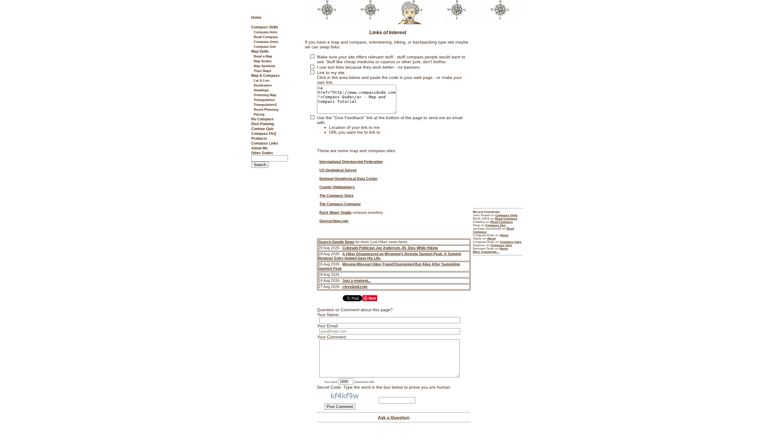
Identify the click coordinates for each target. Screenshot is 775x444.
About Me (259, 148)
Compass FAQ (263, 134)
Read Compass (266, 37)
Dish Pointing (262, 124)
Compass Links (264, 143)
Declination (263, 85)
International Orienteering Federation (351, 162)
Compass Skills (264, 27)
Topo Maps (262, 71)
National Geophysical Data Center (348, 179)
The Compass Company (340, 204)
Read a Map (263, 56)
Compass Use (265, 46)
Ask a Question (394, 417)
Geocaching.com (333, 221)
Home (256, 17)
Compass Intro (265, 32)
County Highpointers (337, 187)
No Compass (262, 119)
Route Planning (266, 109)
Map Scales (263, 61)
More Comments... (486, 251)
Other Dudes (262, 153)
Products (259, 138)
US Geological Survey (338, 170)
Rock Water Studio (335, 213)
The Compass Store (336, 196)
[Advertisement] (498, 116)
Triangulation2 (265, 104)
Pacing (259, 114)
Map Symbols (264, 66)
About (504, 235)
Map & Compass (265, 75)
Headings (261, 90)
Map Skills (260, 51)
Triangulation (264, 100)
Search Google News (336, 242)
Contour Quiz (262, 129)
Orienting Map (265, 95)
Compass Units (266, 42)
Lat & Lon (261, 80)
